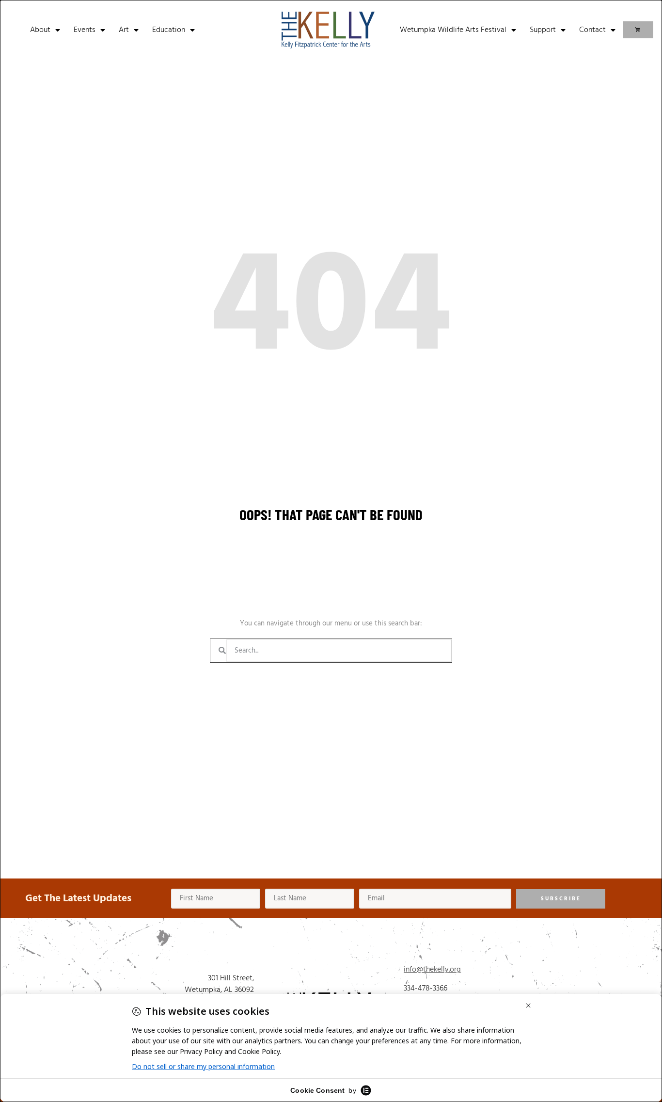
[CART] (638, 29)
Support (543, 30)
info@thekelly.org (432, 969)
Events (84, 30)
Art (124, 30)
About (40, 30)
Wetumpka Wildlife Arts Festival (453, 30)
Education (168, 30)
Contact (592, 30)
